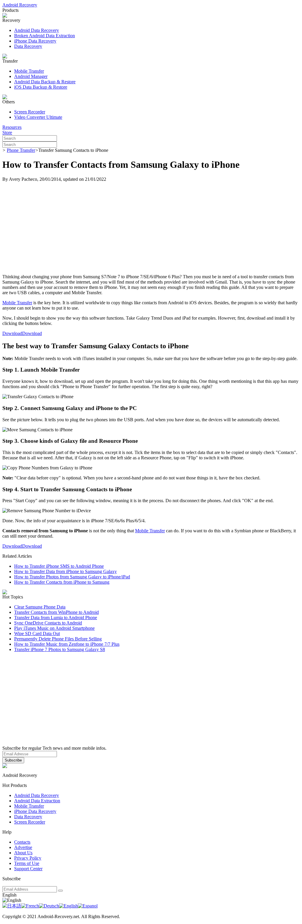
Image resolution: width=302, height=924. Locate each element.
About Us (23, 852)
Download (12, 333)
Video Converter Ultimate (38, 117)
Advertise (23, 847)
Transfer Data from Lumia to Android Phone (55, 617)
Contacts (22, 842)
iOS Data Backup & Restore (40, 87)
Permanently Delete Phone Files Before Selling (58, 638)
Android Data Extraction (37, 800)
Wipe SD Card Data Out (37, 633)
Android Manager (30, 76)
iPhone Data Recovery (35, 40)
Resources (12, 127)
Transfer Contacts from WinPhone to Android (56, 612)
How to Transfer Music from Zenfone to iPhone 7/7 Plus (66, 644)
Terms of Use (26, 863)
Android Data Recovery (36, 30)
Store (7, 132)
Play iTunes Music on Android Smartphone (54, 628)
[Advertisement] (151, 228)
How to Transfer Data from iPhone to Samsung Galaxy (65, 571)
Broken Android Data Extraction (44, 35)
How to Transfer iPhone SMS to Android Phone (59, 566)
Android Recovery (19, 4)
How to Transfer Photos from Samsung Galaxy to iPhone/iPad (72, 576)
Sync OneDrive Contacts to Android (48, 622)
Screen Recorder (29, 111)
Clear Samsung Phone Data (39, 606)
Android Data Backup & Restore (45, 81)
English (9, 894)
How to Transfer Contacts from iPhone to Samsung (61, 582)
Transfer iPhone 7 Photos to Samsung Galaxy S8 (59, 649)
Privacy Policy (27, 857)
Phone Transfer (21, 150)
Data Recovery (28, 46)
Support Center (28, 868)
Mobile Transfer (29, 71)
